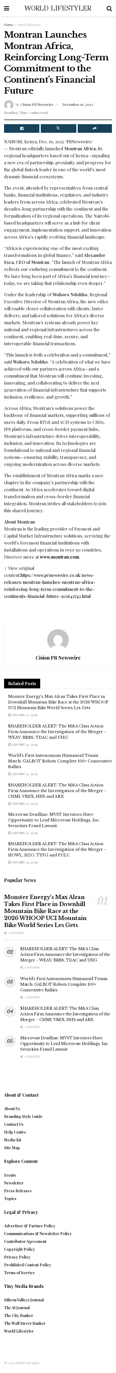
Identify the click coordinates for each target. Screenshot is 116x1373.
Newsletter (14, 1183)
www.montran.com (59, 557)
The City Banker (18, 1315)
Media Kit (12, 1139)
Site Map (12, 1147)
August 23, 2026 (24, 715)
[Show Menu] (6, 8)
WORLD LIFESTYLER (57, 8)
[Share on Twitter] (58, 128)
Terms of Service (19, 1272)
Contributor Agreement (25, 1241)
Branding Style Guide (23, 1116)
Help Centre (15, 1132)
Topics (10, 1198)
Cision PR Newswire (37, 104)
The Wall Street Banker (25, 1323)
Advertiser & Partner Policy (29, 1225)
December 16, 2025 (77, 104)
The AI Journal (17, 1307)
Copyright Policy (19, 1249)
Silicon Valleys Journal (24, 1299)
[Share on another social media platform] (95, 128)
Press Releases (29, 24)
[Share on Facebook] (21, 128)
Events (10, 1175)
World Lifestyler (19, 1331)
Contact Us (13, 1124)
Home (8, 24)
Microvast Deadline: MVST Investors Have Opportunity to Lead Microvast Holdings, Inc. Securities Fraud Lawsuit (54, 820)
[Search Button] (109, 8)
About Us (12, 1108)
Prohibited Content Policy (27, 1264)
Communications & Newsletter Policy (38, 1233)
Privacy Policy (17, 1257)
